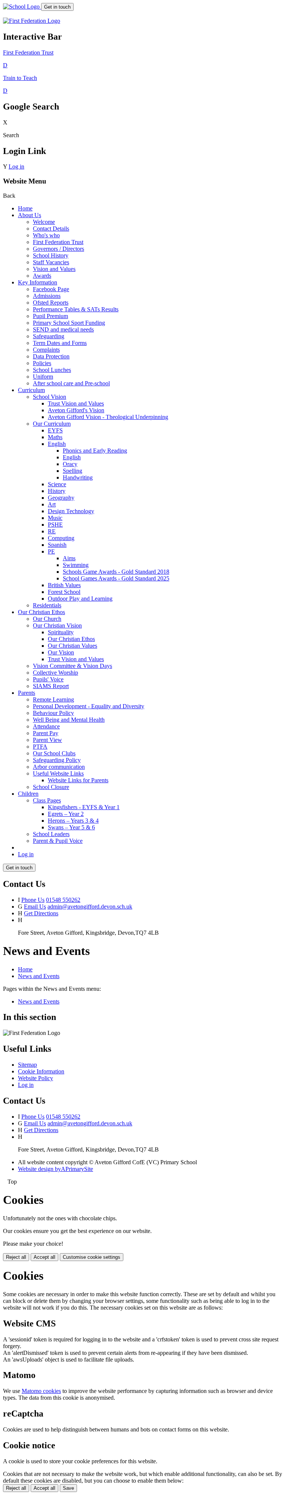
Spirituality (61, 632)
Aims (69, 558)
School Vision (49, 397)
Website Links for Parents (78, 780)
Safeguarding (48, 336)
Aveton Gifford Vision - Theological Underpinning (108, 417)
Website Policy (35, 1078)
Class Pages (47, 800)
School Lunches (52, 370)
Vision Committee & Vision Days (72, 666)
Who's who (46, 235)
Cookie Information (41, 1071)
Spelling (72, 471)
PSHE (55, 524)
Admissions (47, 296)
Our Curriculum (52, 423)
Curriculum (31, 390)
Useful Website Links (58, 773)
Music (55, 518)
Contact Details (51, 228)
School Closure (51, 787)
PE (51, 551)
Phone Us (32, 900)
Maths (55, 437)
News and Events (38, 976)
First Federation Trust (58, 242)
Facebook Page (51, 289)
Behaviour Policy (53, 713)
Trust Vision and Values (76, 403)
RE (52, 531)
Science (57, 484)
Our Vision (61, 652)
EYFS (55, 430)
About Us (29, 215)
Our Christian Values (72, 645)
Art (52, 504)
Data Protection (51, 356)
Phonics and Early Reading (95, 450)
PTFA (40, 746)
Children (28, 793)
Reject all (16, 1257)
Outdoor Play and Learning (80, 598)
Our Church (47, 619)
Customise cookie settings (91, 1257)
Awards (42, 275)
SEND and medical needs (63, 329)
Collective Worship (55, 672)
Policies (42, 363)
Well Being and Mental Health (69, 719)
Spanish (57, 545)
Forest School (64, 592)
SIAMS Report (51, 686)
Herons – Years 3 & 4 (73, 820)
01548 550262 (63, 900)
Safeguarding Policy (57, 760)
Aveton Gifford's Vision (76, 410)
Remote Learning (53, 699)
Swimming (76, 565)
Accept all (44, 1257)
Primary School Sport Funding (69, 323)
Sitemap (27, 1064)
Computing (61, 538)
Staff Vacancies (51, 262)
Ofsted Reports (50, 302)
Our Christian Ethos (41, 612)
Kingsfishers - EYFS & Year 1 (84, 807)
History (56, 491)
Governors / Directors (58, 249)
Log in (16, 166)
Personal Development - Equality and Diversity (88, 706)
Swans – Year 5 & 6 (71, 827)
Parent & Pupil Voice (58, 841)
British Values (64, 585)
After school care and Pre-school (71, 383)
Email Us (35, 906)
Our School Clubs (54, 753)
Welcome (44, 222)
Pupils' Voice (48, 679)
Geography (61, 497)
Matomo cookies (41, 1391)
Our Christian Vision (57, 625)
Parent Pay (45, 733)
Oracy (70, 464)
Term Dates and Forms (60, 343)
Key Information (37, 282)
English (57, 444)
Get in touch (57, 7)
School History (50, 255)
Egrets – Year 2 (66, 814)
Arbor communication (59, 767)
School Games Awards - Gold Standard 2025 (116, 578)
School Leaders (51, 834)
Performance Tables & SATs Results (75, 309)
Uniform (43, 376)
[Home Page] (22, 6)
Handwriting (78, 477)
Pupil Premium (50, 316)
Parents (26, 693)
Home (25, 208)
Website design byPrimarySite (55, 1169)
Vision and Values (54, 269)
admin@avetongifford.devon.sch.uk (89, 906)
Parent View (47, 740)
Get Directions (41, 913)
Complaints (46, 349)
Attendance (46, 726)
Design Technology (71, 511)
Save (68, 1488)
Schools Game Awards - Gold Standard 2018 (116, 571)
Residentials (47, 605)
